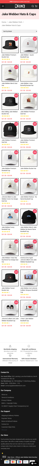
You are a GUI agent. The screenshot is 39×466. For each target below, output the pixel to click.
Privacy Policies (6, 400)
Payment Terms (6, 418)
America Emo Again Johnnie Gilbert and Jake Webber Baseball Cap (28, 260)
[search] (33, 6)
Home (4, 22)
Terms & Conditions (7, 397)
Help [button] (35, 463)
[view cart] (36, 6)
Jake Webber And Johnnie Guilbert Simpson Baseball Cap (28, 290)
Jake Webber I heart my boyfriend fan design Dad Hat (10, 260)
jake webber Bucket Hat (28, 168)
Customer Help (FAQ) (8, 427)
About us (4, 394)
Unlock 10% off (4, 457)
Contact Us (5, 424)
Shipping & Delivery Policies (10, 415)
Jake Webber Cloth (15, 22)
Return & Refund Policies (9, 421)
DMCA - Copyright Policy (9, 403)
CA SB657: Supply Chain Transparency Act (15, 406)
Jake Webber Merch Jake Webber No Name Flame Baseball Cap (28, 229)
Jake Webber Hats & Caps (11, 25)
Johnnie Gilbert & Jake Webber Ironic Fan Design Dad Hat (10, 199)
